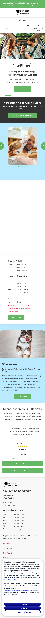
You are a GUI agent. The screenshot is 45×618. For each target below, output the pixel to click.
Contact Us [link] (16, 317)
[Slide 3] (22, 166)
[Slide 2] (15, 95)
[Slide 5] (26, 166)
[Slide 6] (23, 458)
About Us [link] (7, 544)
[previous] (2, 46)
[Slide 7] (25, 458)
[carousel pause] (42, 57)
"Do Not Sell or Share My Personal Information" (22, 590)
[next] (42, 46)
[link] (22, 12)
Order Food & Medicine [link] (22, 115)
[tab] (11, 279)
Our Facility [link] (8, 553)
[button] (3, 13)
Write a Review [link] (22, 464)
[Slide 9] (29, 458)
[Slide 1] (18, 166)
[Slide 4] (24, 166)
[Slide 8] (27, 458)
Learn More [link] (10, 89)
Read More (32, 6)
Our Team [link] (7, 548)
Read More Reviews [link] (22, 471)
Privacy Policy (12, 579)
